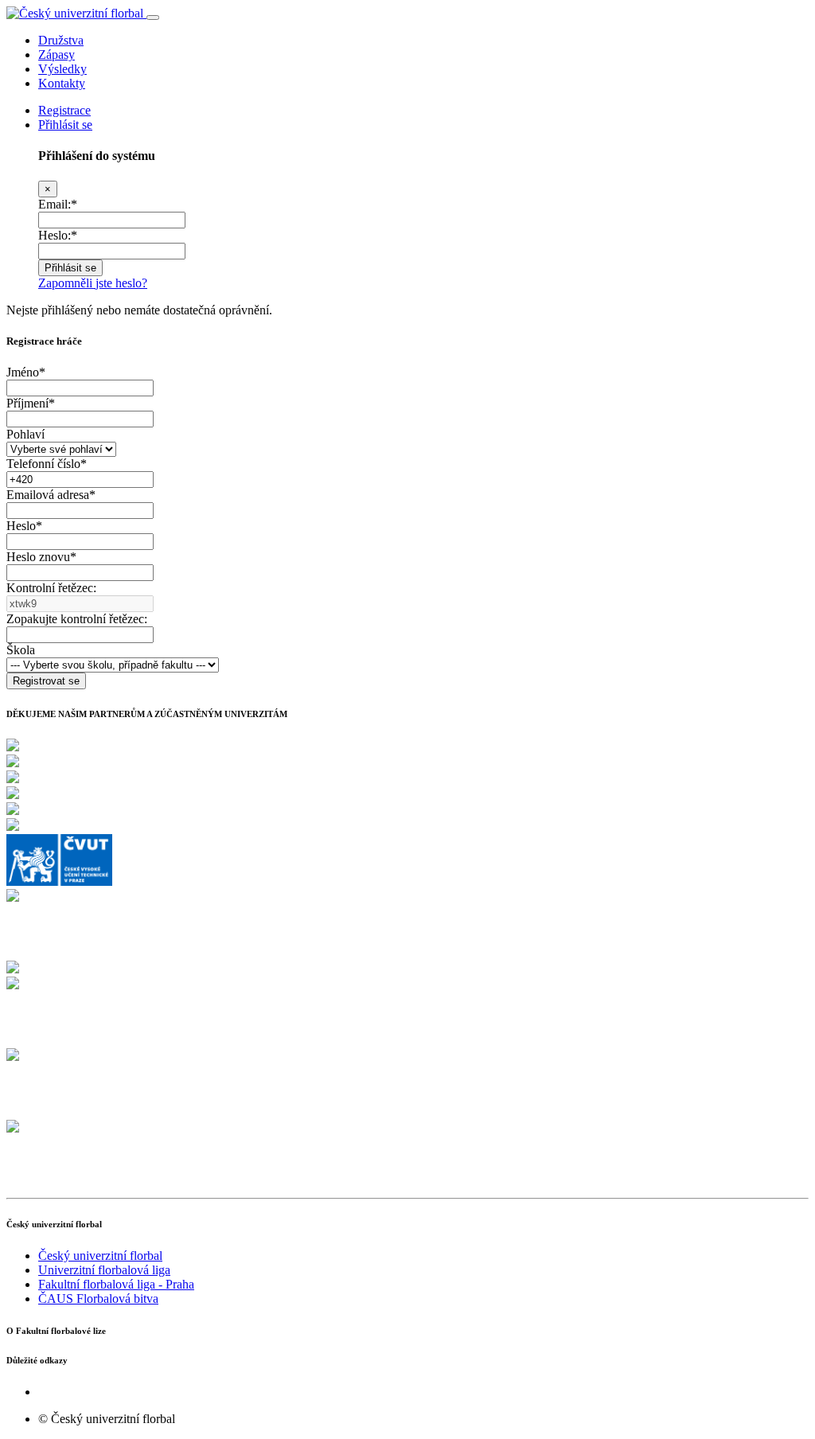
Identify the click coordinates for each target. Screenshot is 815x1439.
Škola (20, 650)
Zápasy (56, 54)
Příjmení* (30, 403)
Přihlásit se (65, 124)
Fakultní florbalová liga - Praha (116, 1284)
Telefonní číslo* (46, 463)
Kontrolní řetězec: (51, 588)
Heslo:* (57, 235)
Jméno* (25, 372)
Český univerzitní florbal (100, 1255)
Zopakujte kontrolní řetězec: (76, 619)
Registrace (64, 110)
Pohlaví (25, 434)
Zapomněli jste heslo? (92, 283)
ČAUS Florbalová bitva (98, 1298)
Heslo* (24, 525)
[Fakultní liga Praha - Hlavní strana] (76, 13)
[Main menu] (152, 17)
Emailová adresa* (51, 494)
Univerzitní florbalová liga (104, 1270)
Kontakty (61, 83)
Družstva (61, 40)
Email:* (57, 204)
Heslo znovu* (41, 557)
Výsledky (62, 69)
